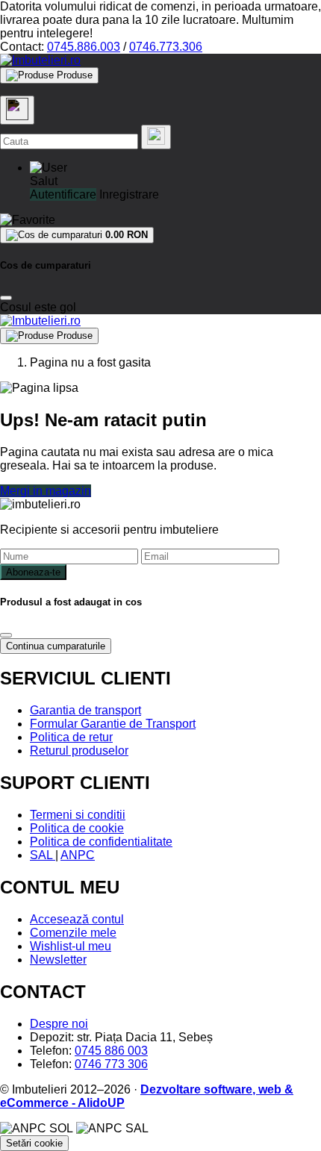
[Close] (6, 298)
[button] (48, 167)
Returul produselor (79, 750)
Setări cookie (34, 1143)
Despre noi (59, 1023)
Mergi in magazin (45, 490)
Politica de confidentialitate (101, 841)
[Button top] (35, 588)
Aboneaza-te (33, 572)
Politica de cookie (77, 828)
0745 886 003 (111, 1050)
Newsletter (58, 959)
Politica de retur (71, 737)
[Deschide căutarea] (17, 110)
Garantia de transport (85, 710)
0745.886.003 (83, 46)
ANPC (77, 855)
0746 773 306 (111, 1064)
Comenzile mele (73, 932)
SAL (42, 855)
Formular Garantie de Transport (113, 723)
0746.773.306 (165, 46)
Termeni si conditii (77, 814)
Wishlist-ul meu (70, 946)
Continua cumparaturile (55, 646)
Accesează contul (77, 919)
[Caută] (156, 137)
